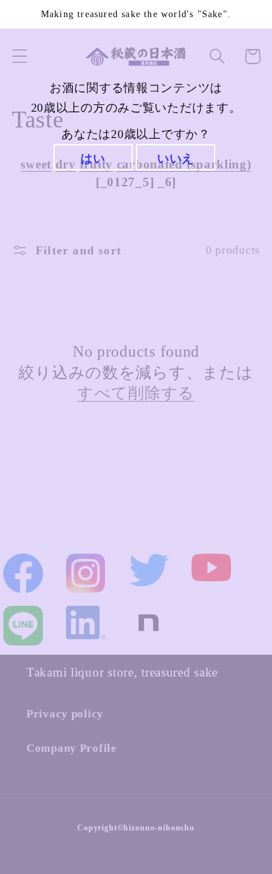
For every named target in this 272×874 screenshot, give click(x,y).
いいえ (175, 158)
